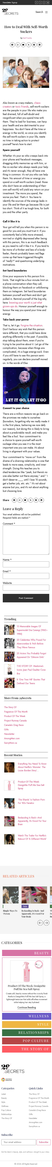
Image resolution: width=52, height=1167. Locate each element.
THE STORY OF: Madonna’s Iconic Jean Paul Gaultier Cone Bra (31, 669)
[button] (12, 44)
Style (25, 906)
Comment (9, 523)
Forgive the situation (31, 325)
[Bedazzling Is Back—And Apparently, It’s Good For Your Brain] (34, 895)
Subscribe (43, 1142)
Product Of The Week (14, 716)
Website (7, 583)
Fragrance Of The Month (16, 711)
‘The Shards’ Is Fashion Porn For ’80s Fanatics (31, 801)
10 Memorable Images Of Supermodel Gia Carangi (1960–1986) (32, 630)
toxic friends (22, 106)
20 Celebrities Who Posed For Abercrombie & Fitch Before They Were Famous (31, 643)
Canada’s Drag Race (14, 725)
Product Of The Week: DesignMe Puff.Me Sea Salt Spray (31, 785)
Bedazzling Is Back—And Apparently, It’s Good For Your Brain (32, 821)
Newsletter (9, 734)
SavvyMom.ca (10, 742)
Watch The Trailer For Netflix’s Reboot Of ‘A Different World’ (32, 837)
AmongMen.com (12, 738)
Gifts (6, 729)
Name (7, 560)
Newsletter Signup (10, 2)
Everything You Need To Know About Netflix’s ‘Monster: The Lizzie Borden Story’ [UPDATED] (32, 767)
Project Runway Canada (15, 720)
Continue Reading (26, 1007)
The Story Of (10, 707)
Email (7, 571)
